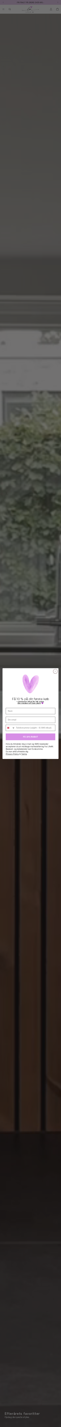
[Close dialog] (55, 671)
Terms (24, 754)
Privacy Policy (12, 754)
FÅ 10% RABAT (30, 737)
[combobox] (10, 728)
